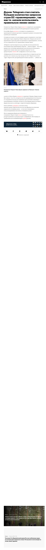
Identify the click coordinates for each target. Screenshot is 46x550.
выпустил (24, 27)
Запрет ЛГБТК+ (4, 5)
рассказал (16, 31)
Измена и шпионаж (29, 5)
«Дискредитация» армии (39, 5)
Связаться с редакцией (24, 134)
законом (14, 51)
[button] (43, 2)
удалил (25, 118)
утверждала (16, 105)
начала (20, 115)
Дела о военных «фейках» (19, 5)
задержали (20, 96)
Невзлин (10, 5)
